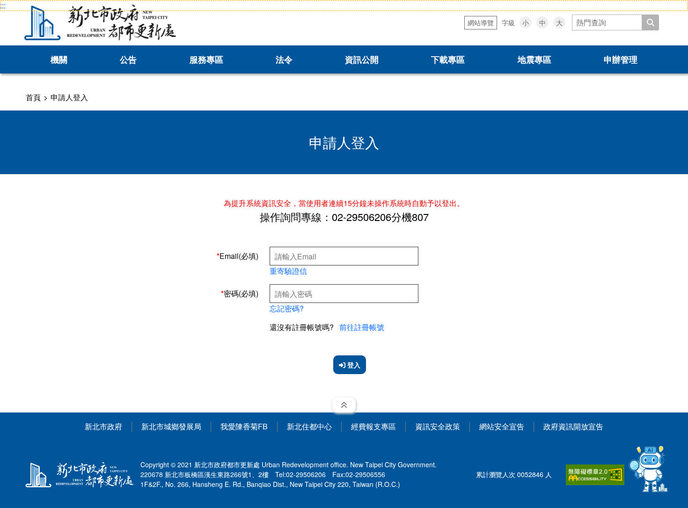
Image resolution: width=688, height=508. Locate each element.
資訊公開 (362, 59)
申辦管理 (620, 59)
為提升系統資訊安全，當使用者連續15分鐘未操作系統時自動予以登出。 (344, 203)
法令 (284, 59)
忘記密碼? (287, 308)
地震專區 (534, 59)
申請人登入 (69, 97)
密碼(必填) (241, 293)
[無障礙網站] (595, 474)
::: (3, 5)
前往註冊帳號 (361, 327)
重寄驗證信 (288, 270)
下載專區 (448, 59)
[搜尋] (650, 22)
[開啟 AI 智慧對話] (649, 469)
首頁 (33, 97)
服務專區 (206, 59)
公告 (128, 59)
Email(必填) (239, 255)
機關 (59, 59)
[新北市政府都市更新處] (100, 23)
